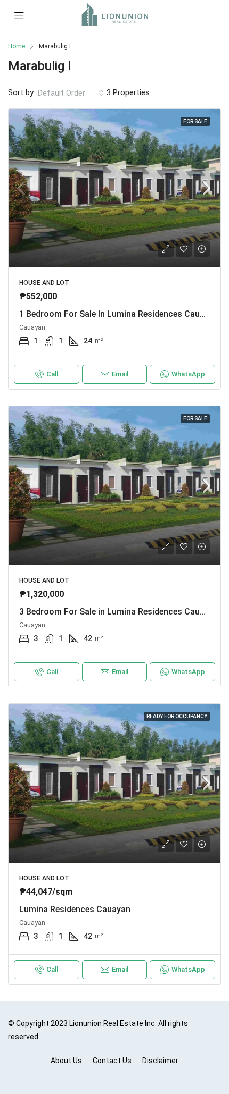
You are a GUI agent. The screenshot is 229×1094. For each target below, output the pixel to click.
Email (120, 374)
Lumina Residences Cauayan (74, 909)
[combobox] (70, 93)
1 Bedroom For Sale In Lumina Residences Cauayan (118, 314)
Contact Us (112, 1060)
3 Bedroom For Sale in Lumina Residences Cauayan (118, 612)
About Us (66, 1060)
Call (52, 374)
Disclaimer (160, 1060)
